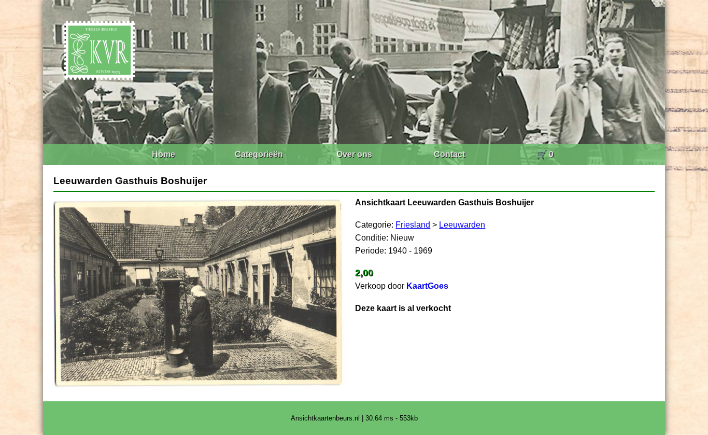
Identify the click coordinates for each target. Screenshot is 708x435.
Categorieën (259, 154)
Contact (449, 154)
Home (163, 154)
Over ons (354, 154)
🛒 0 (545, 154)
